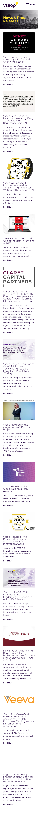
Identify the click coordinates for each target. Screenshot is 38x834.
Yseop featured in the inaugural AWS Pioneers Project (17, 427)
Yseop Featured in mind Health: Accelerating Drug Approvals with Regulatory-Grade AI (18, 119)
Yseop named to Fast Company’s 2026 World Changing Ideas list (16, 59)
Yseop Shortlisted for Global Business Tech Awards (15, 489)
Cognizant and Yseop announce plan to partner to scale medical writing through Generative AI (18, 778)
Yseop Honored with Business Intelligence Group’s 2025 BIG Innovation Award (15, 540)
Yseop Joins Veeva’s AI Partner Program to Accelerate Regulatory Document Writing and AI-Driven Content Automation (18, 720)
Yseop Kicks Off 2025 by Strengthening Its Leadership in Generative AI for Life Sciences (17, 596)
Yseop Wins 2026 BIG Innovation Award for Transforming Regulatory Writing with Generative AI (18, 186)
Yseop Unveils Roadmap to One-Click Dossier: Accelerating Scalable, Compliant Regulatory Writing (18, 369)
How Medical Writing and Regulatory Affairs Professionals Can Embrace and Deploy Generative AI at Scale (19, 655)
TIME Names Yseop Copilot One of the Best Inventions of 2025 (18, 241)
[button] (30, 5)
